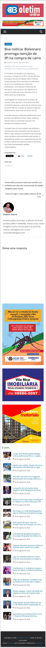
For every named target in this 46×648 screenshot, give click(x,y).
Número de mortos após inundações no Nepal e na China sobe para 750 (28, 501)
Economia (8, 44)
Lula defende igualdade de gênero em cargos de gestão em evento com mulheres (27, 535)
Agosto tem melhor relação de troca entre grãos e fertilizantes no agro (27, 466)
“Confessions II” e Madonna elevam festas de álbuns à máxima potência (27, 569)
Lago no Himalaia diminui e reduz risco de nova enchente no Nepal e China (27, 558)
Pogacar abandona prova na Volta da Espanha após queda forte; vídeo (28, 546)
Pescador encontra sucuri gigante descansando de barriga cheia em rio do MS (28, 478)
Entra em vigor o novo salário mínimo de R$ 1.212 (23, 195)
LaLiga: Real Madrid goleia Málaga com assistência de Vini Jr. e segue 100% (26, 455)
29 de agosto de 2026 (22, 516)
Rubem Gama (25, 62)
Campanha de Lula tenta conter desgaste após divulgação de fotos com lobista (27, 489)
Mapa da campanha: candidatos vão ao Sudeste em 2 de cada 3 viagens (27, 581)
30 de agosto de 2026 (22, 459)
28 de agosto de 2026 (22, 608)
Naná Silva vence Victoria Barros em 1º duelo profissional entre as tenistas (27, 615)
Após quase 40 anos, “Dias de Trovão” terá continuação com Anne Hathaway (27, 524)
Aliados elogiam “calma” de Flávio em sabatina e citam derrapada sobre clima (27, 592)
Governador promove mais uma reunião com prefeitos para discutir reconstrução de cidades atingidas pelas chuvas (24, 185)
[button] (23, 10)
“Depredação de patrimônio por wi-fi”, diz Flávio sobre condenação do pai (27, 604)
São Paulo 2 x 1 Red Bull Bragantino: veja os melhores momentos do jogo (27, 512)
